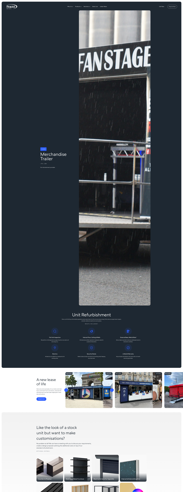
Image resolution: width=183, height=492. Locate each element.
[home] (11, 6)
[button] (66, 390)
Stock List (95, 6)
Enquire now (41, 399)
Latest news (103, 6)
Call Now (161, 6)
